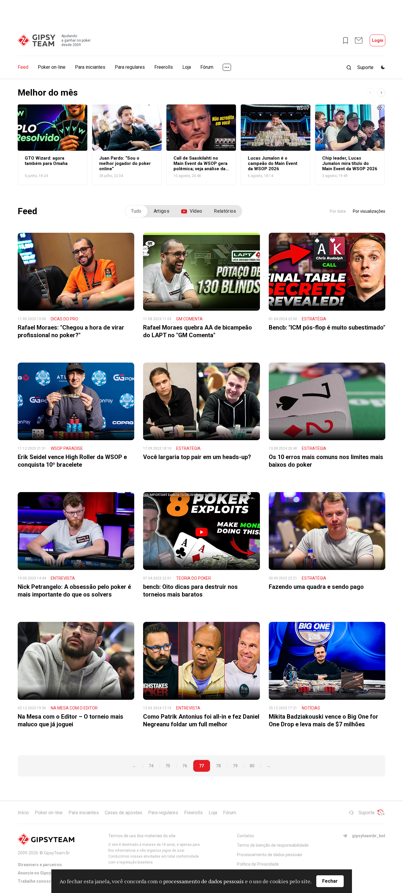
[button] (381, 93)
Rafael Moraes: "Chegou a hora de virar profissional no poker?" (71, 331)
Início (23, 812)
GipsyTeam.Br (57, 853)
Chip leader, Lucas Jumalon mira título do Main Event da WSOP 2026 (349, 163)
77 (201, 765)
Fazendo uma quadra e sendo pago (316, 586)
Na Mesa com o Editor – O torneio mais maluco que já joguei (70, 720)
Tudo (136, 211)
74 (151, 765)
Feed (23, 67)
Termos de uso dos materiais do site (142, 835)
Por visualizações (369, 211)
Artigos (161, 211)
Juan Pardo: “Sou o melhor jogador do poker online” (125, 163)
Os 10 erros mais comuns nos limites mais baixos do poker (326, 460)
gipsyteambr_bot (368, 835)
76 (184, 765)
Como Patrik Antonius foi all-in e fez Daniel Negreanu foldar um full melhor (201, 720)
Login (377, 40)
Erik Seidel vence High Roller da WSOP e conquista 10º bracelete (72, 460)
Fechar (330, 881)
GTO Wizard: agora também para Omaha (46, 160)
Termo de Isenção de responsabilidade (273, 845)
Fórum (206, 67)
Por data (338, 211)
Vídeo (196, 211)
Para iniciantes (90, 67)
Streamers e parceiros (40, 864)
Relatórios (225, 211)
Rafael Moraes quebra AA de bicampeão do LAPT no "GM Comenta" (197, 331)
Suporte (366, 812)
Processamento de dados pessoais (269, 854)
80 (252, 765)
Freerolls (163, 67)
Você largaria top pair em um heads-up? (197, 457)
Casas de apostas (123, 812)
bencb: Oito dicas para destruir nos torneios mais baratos (190, 590)
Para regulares (130, 67)
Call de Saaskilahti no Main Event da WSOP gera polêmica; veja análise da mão (200, 163)
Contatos (245, 835)
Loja (186, 67)
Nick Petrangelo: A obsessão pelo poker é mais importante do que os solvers (74, 590)
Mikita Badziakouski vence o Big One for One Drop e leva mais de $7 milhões (323, 720)
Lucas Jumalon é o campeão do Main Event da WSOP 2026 (272, 163)
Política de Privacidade (258, 864)
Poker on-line (51, 67)
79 (235, 765)
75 (168, 765)
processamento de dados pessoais (203, 881)
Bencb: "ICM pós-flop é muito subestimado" (327, 327)
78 (218, 765)
